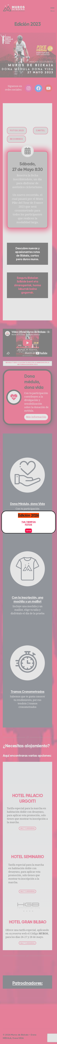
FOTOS (28, 524)
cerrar (28, 531)
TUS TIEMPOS (28, 522)
